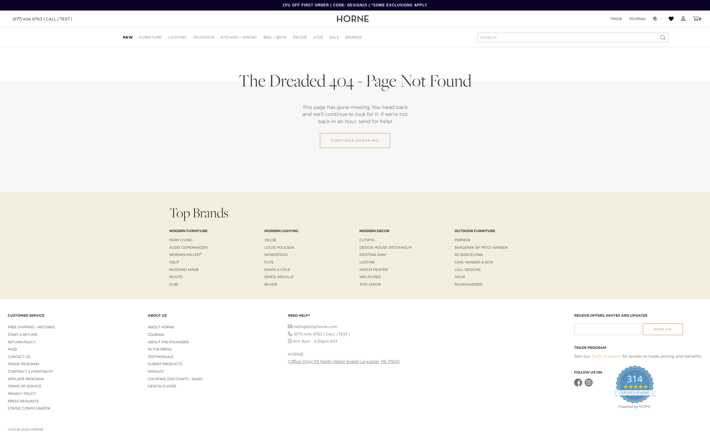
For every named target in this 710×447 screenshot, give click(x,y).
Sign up (663, 329)
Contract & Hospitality (30, 371)
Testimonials (161, 357)
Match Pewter (373, 269)
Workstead (276, 254)
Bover (270, 284)
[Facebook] (578, 385)
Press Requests (23, 401)
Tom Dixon (370, 284)
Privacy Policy (22, 394)
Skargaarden (468, 284)
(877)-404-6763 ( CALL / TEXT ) (322, 334)
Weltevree (370, 277)
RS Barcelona (469, 254)
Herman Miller (185, 254)
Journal (637, 18)
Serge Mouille (279, 277)
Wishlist (156, 371)
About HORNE (161, 327)
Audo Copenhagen (188, 247)
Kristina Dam (372, 254)
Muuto (176, 277)
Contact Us (19, 357)
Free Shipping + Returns (31, 327)
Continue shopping (355, 140)
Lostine (367, 262)
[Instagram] (589, 385)
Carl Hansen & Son (474, 262)
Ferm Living (180, 240)
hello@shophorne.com (315, 326)
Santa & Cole (277, 269)
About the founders (168, 342)
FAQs (12, 349)
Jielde (270, 240)
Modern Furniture (188, 231)
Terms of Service (24, 386)
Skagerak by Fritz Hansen (481, 247)
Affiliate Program (26, 379)
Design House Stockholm (385, 247)
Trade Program (23, 364)
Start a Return (22, 334)
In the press (160, 349)
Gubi (173, 284)
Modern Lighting (281, 231)
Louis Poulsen (279, 247)
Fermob (462, 240)
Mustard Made (184, 269)
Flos (268, 262)
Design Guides (162, 386)
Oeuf (174, 262)
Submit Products (165, 364)
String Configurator (29, 408)
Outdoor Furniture (475, 231)
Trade (616, 18)
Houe (460, 277)
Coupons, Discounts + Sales (175, 379)
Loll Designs (468, 269)
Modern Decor (374, 231)
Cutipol (367, 240)
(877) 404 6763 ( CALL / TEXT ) (42, 18)
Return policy (22, 342)
